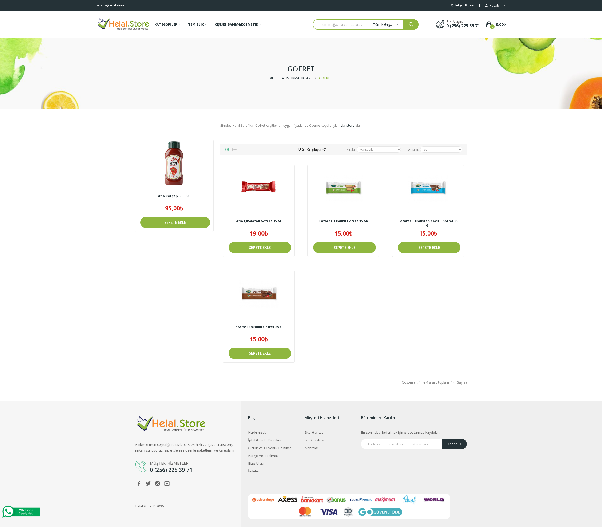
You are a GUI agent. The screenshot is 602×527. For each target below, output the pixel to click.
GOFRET (325, 78)
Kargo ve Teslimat (263, 455)
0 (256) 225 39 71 (463, 25)
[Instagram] (157, 483)
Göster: (413, 149)
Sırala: (351, 149)
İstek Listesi (314, 440)
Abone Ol (455, 444)
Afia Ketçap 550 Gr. (174, 196)
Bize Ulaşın (256, 463)
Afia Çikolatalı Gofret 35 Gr (258, 221)
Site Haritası (314, 432)
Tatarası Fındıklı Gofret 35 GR (343, 221)
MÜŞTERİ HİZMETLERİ (170, 463)
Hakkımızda (257, 432)
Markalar (311, 447)
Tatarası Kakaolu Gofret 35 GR (259, 327)
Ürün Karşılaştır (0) (312, 149)
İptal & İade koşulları (264, 440)
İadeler (253, 471)
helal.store (346, 125)
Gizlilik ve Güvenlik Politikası (270, 447)
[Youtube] (166, 483)
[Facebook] (138, 483)
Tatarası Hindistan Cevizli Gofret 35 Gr (428, 223)
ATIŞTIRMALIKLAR (296, 78)
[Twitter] (148, 483)
